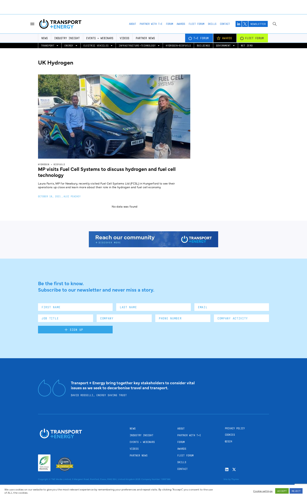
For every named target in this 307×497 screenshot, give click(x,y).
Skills (212, 19)
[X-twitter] (234, 465)
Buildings (203, 41)
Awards (181, 19)
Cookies (230, 430)
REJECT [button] (296, 490)
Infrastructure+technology (137, 41)
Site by (227, 475)
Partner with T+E (151, 19)
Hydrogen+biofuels (178, 41)
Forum (169, 19)
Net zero (247, 41)
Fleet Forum (196, 19)
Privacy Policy (235, 424)
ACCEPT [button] (282, 490)
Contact (225, 19)
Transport (47, 41)
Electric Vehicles (96, 41)
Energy (68, 41)
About (132, 19)
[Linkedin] (227, 465)
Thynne (235, 475)
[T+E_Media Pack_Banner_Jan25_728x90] (153, 242)
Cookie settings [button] (263, 491)
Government (223, 41)
